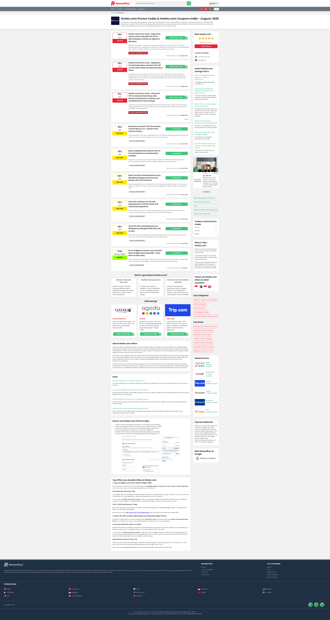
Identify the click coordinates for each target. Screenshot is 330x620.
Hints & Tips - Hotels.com (202, 214)
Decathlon (197, 347)
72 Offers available (212, 412)
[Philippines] (200, 287)
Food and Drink (212, 300)
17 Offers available (211, 383)
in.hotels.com (202, 60)
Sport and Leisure (199, 308)
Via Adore (185, 268)
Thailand (268, 592)
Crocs (211, 351)
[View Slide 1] (203, 192)
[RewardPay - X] (210, 9)
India (213, 3)
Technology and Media (201, 312)
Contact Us (204, 572)
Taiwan (203, 592)
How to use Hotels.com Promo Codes (206, 210)
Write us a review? (208, 458)
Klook (204, 347)
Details (186, 119)
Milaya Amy (184, 55)
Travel (203, 300)
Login (216, 9)
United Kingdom (77, 596)
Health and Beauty (200, 304)
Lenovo (204, 351)
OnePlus (196, 339)
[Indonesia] (196, 287)
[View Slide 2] (205, 192)
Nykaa (209, 335)
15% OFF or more (131, 547)
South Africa (140, 592)
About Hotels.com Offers (202, 202)
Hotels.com (120, 13)
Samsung (209, 343)
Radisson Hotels (199, 343)
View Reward (176, 253)
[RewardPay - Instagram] (205, 9)
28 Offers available (212, 402)
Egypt (9, 589)
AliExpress (197, 351)
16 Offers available (211, 393)
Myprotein (197, 335)
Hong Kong (75, 589)
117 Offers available (209, 375)
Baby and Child (212, 316)
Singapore (75, 592)
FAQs (195, 206)
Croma (206, 326)
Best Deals (141, 9)
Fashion (196, 300)
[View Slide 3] (207, 192)
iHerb (205, 331)
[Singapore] (205, 287)
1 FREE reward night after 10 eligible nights (137, 512)
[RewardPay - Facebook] (201, 9)
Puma (203, 339)
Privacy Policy (205, 574)
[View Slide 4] (209, 192)
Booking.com (198, 326)
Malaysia (268, 589)
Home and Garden (200, 316)
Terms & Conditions (207, 569)
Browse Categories (130, 9)
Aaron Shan (184, 144)
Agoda (210, 347)
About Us (204, 567)
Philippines (10, 592)
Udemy (209, 339)
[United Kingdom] (209, 287)
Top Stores (120, 9)
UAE (8, 596)
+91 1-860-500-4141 (204, 57)
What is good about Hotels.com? (204, 198)
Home (113, 9)
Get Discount (176, 129)
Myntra (211, 331)
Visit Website (206, 46)
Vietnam (139, 596)
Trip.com (213, 326)
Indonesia (204, 589)
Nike (203, 335)
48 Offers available (209, 365)
